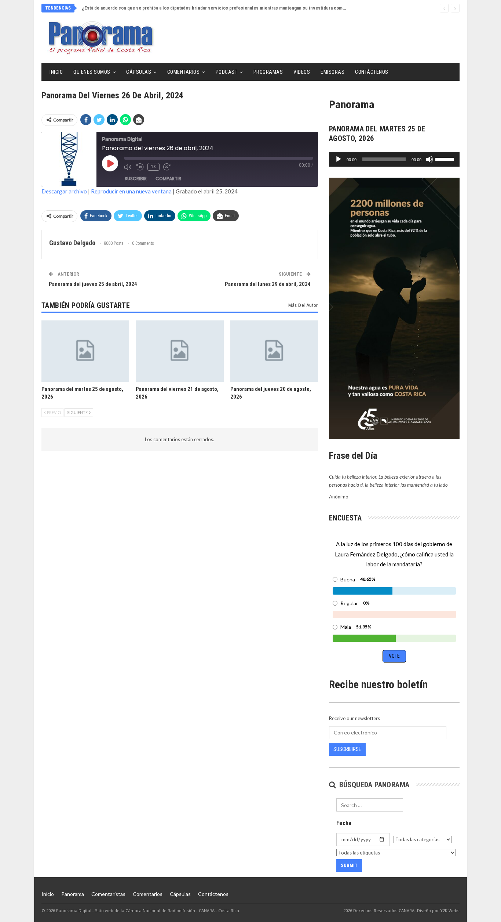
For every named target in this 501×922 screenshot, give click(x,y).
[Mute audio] (128, 167)
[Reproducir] (338, 159)
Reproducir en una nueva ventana (131, 191)
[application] (394, 159)
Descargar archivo (64, 191)
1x (153, 166)
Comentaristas (108, 894)
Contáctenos (371, 72)
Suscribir (136, 178)
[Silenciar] (429, 159)
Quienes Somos (91, 72)
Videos (301, 72)
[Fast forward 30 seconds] (167, 167)
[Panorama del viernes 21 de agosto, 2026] (179, 351)
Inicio (56, 72)
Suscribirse (347, 749)
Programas (268, 72)
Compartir (168, 178)
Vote (394, 656)
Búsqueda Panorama (373, 784)
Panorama (72, 894)
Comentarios (183, 72)
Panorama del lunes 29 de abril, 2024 (268, 284)
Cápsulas (138, 72)
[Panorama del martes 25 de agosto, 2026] (85, 351)
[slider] (445, 158)
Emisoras (332, 72)
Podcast (227, 72)
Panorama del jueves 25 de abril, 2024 (93, 284)
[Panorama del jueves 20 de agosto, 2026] (274, 351)
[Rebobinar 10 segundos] (140, 167)
